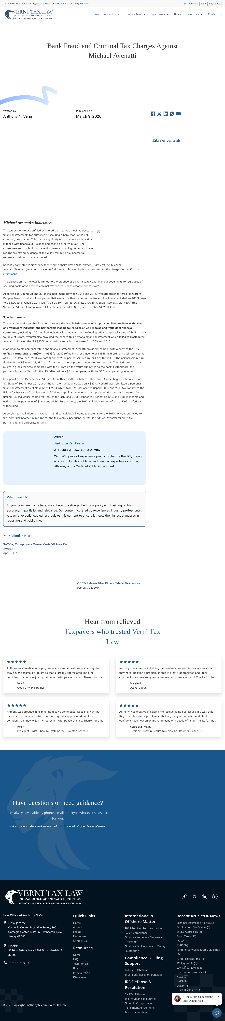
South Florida (61, 3)
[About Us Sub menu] (118, 14)
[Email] (178, 113)
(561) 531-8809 (81, 3)
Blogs (177, 14)
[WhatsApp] (172, 113)
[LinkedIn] (165, 113)
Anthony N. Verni (17, 116)
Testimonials (191, 3)
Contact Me (96, 477)
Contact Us (215, 14)
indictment (10, 274)
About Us (110, 14)
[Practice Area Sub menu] (144, 14)
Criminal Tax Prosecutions (96, 68)
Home (95, 14)
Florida (13, 946)
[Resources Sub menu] (201, 14)
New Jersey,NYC (44, 3)
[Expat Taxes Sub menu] (168, 14)
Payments (214, 3)
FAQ (203, 3)
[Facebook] (152, 113)
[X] (159, 113)
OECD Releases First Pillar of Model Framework (108, 583)
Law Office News (136, 68)
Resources (192, 14)
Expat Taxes (158, 14)
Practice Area (133, 14)
